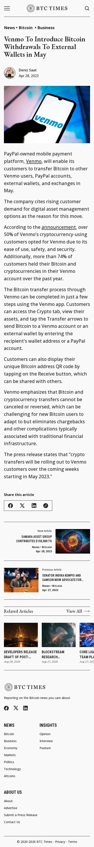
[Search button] (87, 8)
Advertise (10, 808)
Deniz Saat (28, 70)
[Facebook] (6, 708)
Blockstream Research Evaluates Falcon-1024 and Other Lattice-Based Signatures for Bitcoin (57, 655)
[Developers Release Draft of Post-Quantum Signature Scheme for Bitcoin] (21, 635)
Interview (46, 741)
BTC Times (44, 842)
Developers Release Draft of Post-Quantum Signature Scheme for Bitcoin (20, 655)
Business (45, 27)
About (8, 801)
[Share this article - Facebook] (10, 505)
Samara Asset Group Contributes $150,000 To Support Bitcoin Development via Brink (29, 539)
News (9, 27)
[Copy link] (45, 505)
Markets (10, 755)
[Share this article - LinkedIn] (34, 505)
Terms (72, 842)
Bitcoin (26, 27)
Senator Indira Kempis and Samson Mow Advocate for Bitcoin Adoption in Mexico (62, 578)
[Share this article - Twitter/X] (22, 505)
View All (74, 611)
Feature (45, 748)
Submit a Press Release (20, 815)
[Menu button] (7, 8)
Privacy (60, 842)
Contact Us (12, 822)
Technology (12, 769)
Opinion (45, 734)
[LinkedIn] (25, 708)
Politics (9, 762)
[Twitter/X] (16, 708)
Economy (10, 748)
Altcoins (9, 776)
